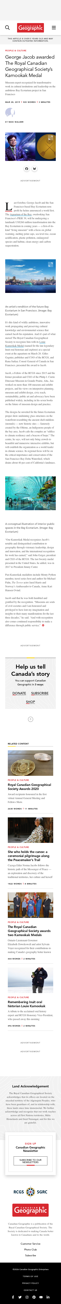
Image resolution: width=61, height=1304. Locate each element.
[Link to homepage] (30, 27)
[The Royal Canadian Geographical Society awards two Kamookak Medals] (30, 928)
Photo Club (30, 1249)
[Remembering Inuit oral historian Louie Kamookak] (30, 999)
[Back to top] (30, 719)
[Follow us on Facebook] (13, 1297)
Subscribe (39, 693)
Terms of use (30, 1276)
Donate (19, 693)
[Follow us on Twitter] (20, 1297)
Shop (30, 702)
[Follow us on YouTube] (41, 1297)
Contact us (30, 1290)
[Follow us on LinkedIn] (48, 1297)
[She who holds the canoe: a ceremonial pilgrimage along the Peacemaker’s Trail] (30, 852)
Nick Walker (16, 121)
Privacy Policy (30, 1283)
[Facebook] (26, 168)
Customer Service (30, 1243)
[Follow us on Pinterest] (34, 1297)
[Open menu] (54, 28)
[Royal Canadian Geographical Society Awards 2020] (30, 781)
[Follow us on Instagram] (27, 1297)
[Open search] (7, 28)
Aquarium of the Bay (21, 214)
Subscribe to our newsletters (30, 1161)
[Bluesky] (34, 168)
